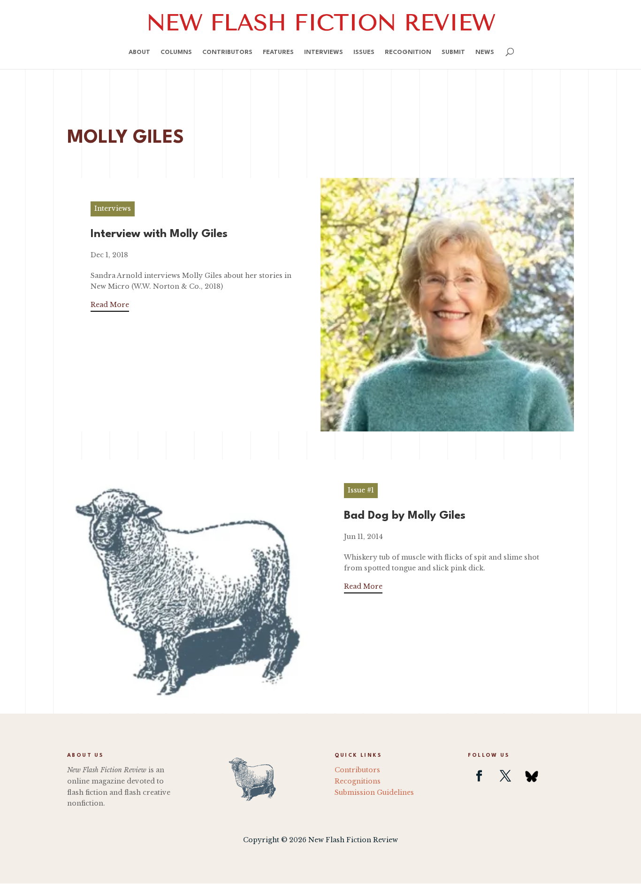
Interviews (323, 52)
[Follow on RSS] (531, 776)
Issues (363, 52)
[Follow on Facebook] (479, 776)
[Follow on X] (505, 776)
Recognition (408, 52)
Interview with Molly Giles (159, 234)
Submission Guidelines (374, 792)
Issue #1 (361, 490)
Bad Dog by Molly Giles (404, 516)
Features (278, 52)
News (484, 52)
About (139, 52)
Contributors (227, 52)
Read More (110, 304)
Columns (176, 52)
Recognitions (358, 781)
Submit (453, 52)
